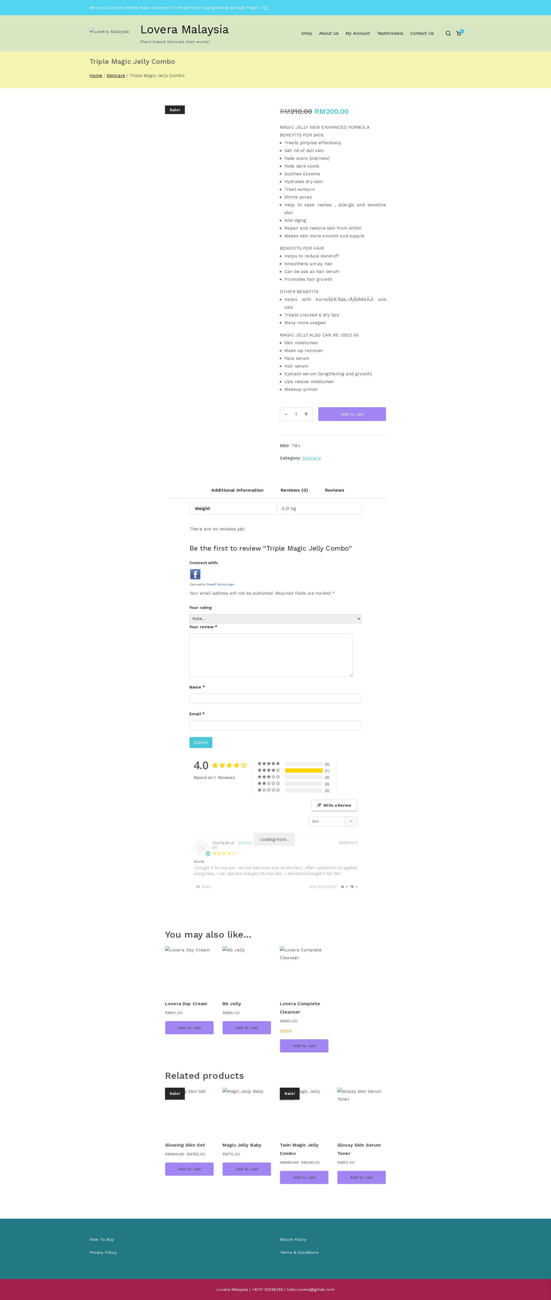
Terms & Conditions (299, 1252)
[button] (344, 886)
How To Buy (102, 1239)
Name (197, 687)
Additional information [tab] (237, 490)
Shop (306, 33)
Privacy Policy (103, 1252)
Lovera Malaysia (184, 29)
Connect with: (203, 562)
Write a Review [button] (337, 805)
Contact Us (422, 33)
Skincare (116, 75)
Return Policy (293, 1239)
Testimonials (390, 33)
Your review (203, 626)
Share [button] (206, 886)
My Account (358, 33)
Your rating (200, 607)
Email (197, 713)
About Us (329, 33)
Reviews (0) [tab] (294, 490)
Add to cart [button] (189, 1027)
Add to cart (352, 414)
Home (96, 75)
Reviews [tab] (334, 490)
